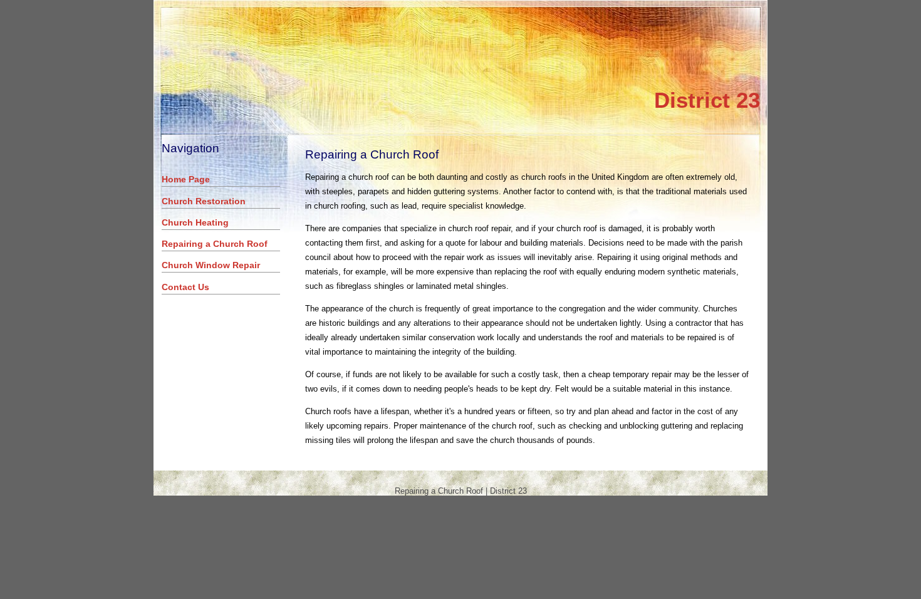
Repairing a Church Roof (215, 244)
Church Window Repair (211, 265)
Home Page (186, 179)
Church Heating (195, 222)
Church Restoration (204, 201)
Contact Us (185, 287)
